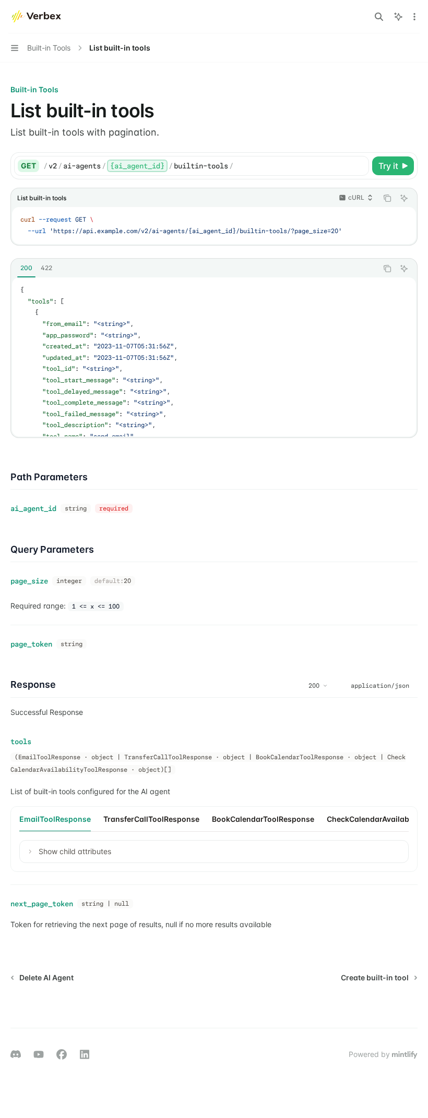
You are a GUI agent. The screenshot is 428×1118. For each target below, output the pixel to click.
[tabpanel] (214, 356)
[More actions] (414, 16)
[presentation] (214, 356)
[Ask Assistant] (404, 198)
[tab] (26, 268)
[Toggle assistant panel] (398, 16)
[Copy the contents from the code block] (387, 198)
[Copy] (359, 166)
